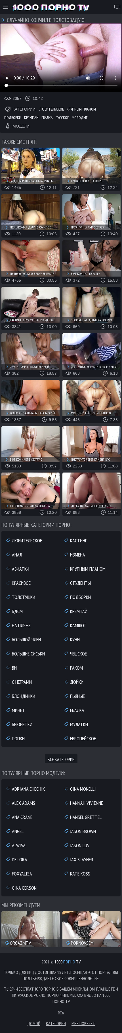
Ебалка (47, 117)
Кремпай (31, 117)
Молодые (80, 117)
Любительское (51, 109)
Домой (33, 1023)
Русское (62, 117)
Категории (56, 1023)
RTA (61, 1012)
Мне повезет (83, 1023)
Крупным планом (81, 109)
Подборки (12, 117)
